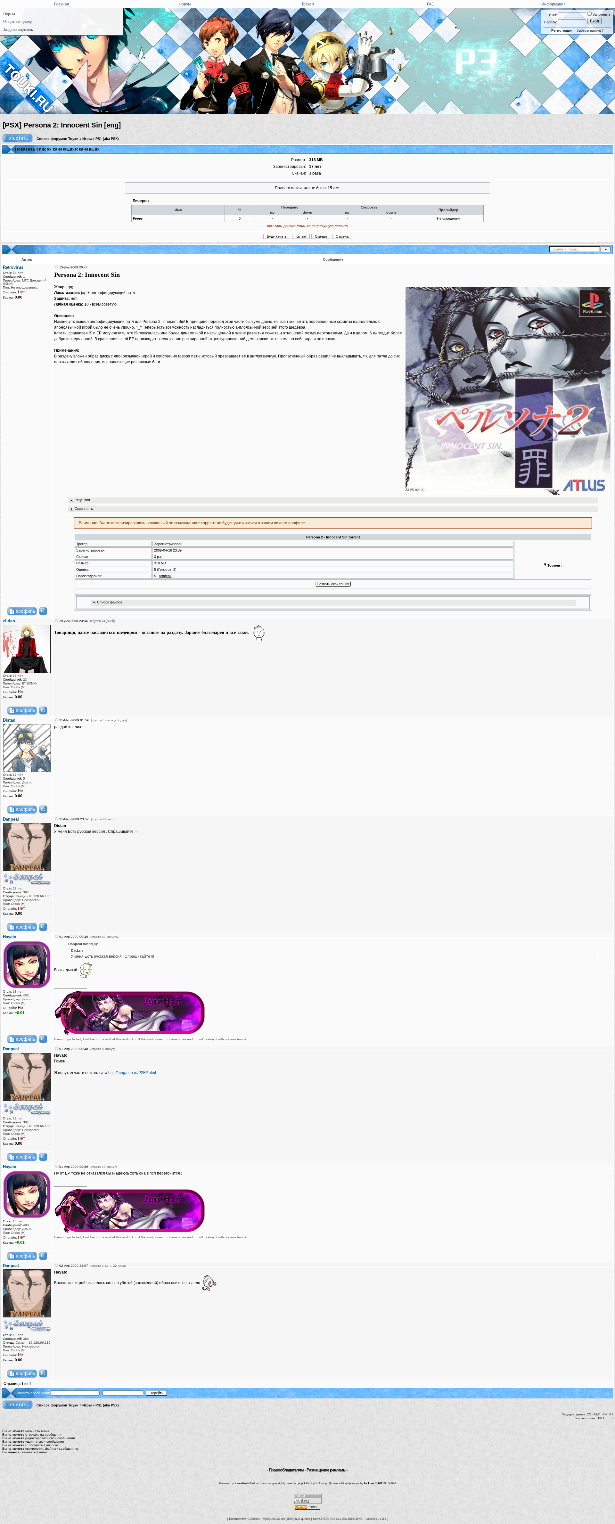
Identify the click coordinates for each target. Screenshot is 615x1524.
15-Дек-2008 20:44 (73, 267)
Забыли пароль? (590, 30)
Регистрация (562, 30)
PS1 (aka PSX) (107, 139)
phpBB (302, 1483)
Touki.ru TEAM (373, 1483)
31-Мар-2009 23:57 (74, 819)
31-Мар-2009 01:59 (74, 720)
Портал (9, 13)
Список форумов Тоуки (57, 139)
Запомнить (601, 14)
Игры (87, 139)
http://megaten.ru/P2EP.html (132, 1072)
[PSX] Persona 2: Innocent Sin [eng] (62, 125)
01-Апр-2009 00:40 (73, 936)
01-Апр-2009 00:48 (73, 1049)
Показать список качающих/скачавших (57, 149)
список (165, 576)
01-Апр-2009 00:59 (73, 1166)
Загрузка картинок (18, 29)
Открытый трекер (17, 21)
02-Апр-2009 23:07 (73, 1265)
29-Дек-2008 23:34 (73, 621)
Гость (138, 218)
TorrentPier (240, 1483)
